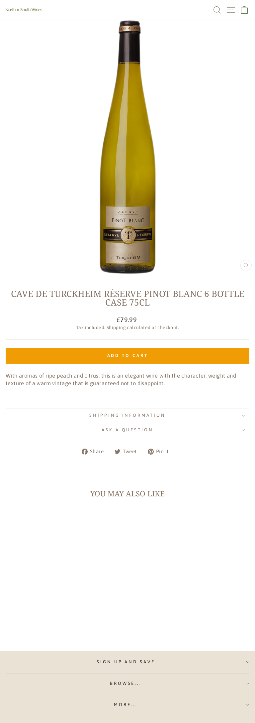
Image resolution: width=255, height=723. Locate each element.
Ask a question (128, 429)
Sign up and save (126, 661)
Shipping (116, 327)
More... (126, 704)
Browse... (126, 683)
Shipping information (127, 415)
